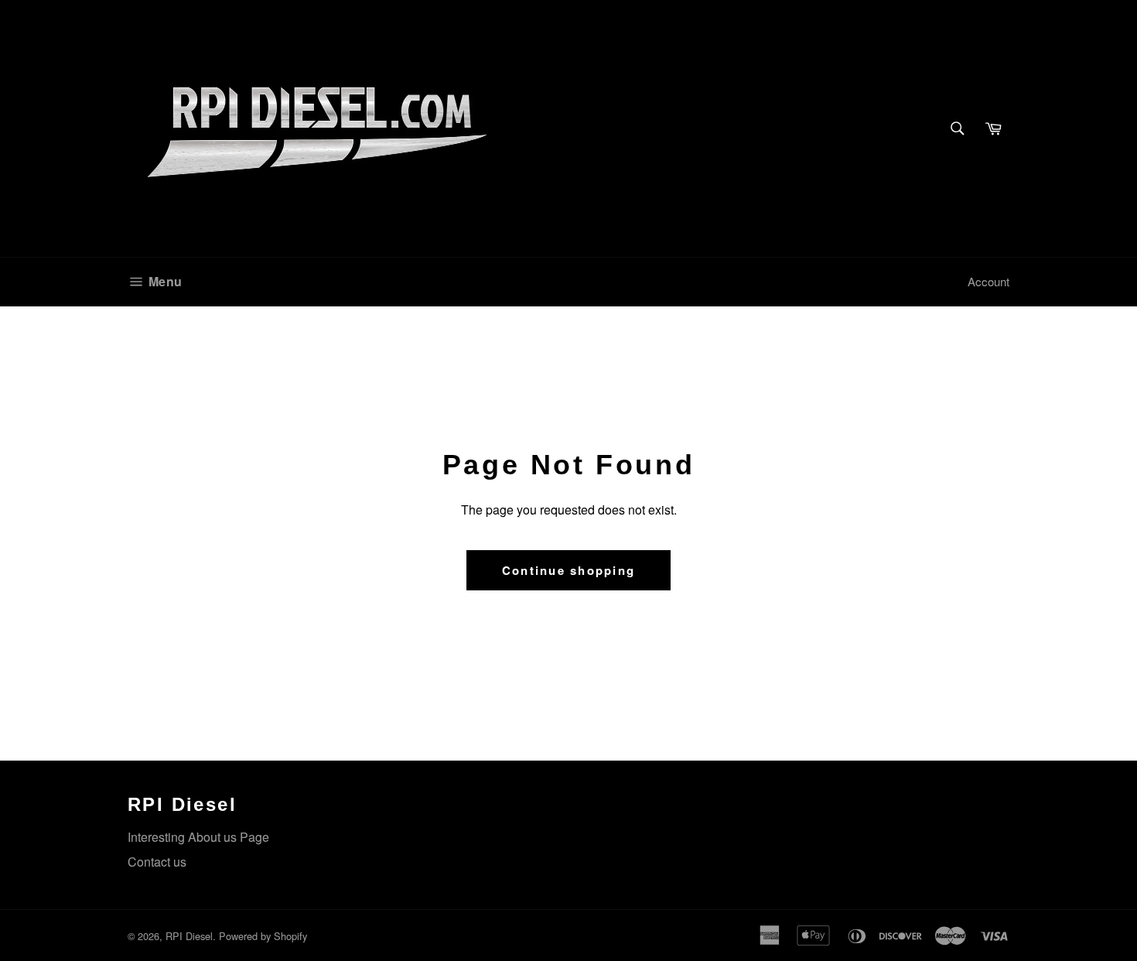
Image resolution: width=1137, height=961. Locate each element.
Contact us (157, 861)
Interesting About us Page (198, 837)
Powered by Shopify (263, 936)
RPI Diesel (189, 936)
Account (988, 281)
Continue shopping (568, 570)
